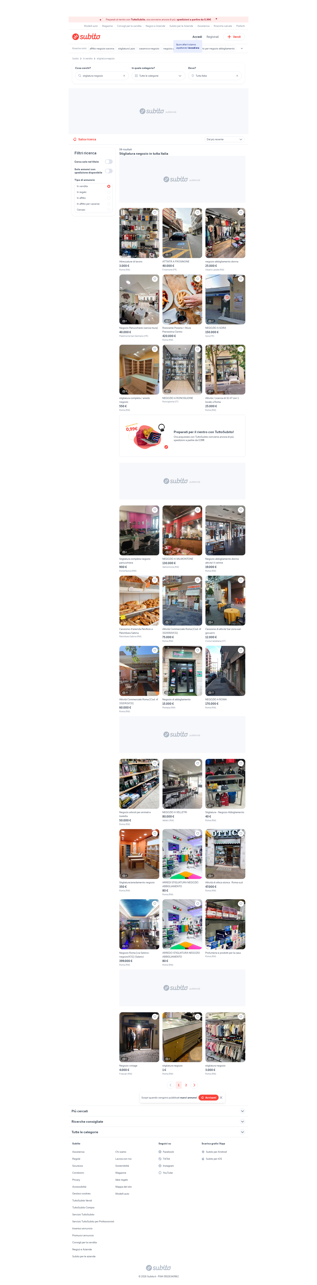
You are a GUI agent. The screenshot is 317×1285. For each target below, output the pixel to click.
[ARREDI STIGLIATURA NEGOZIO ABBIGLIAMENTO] (182, 862)
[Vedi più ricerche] (242, 48)
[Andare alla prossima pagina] (194, 1085)
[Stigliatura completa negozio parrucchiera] (139, 539)
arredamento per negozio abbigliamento (212, 48)
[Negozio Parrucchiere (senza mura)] (139, 308)
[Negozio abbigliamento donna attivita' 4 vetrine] (225, 539)
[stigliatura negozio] (182, 1044)
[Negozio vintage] (139, 1044)
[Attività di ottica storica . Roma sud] (225, 862)
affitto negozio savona (102, 48)
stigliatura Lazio (126, 48)
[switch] (109, 161)
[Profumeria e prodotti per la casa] (225, 932)
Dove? (192, 68)
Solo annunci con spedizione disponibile (88, 171)
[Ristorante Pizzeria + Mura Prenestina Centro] (182, 308)
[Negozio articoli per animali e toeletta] (139, 792)
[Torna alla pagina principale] (93, 36)
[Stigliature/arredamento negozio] (139, 862)
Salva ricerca (87, 139)
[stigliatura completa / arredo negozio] (139, 378)
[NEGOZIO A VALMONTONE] (182, 539)
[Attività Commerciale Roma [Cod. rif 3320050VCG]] (182, 609)
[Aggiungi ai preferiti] (155, 212)
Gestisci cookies (81, 1193)
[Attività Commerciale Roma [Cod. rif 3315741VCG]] (139, 679)
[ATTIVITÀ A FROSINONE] (182, 239)
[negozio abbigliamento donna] (225, 239)
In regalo (81, 192)
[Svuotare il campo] (124, 75)
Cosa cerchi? (83, 68)
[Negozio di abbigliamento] (182, 679)
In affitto (81, 198)
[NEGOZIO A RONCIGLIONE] (182, 378)
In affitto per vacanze (88, 203)
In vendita (82, 186)
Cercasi (81, 209)
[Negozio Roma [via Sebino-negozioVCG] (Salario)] (139, 932)
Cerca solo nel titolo (86, 161)
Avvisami (210, 1097)
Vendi (237, 37)
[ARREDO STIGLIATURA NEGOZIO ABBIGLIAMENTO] (182, 932)
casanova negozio (149, 48)
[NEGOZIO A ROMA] (225, 679)
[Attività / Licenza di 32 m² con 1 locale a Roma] (225, 378)
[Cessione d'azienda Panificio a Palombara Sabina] (139, 609)
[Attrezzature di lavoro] (139, 239)
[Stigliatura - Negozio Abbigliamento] (225, 792)
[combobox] (102, 75)
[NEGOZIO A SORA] (225, 308)
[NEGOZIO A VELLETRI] (182, 792)
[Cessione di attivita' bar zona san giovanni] (225, 609)
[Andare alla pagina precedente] (170, 1085)
